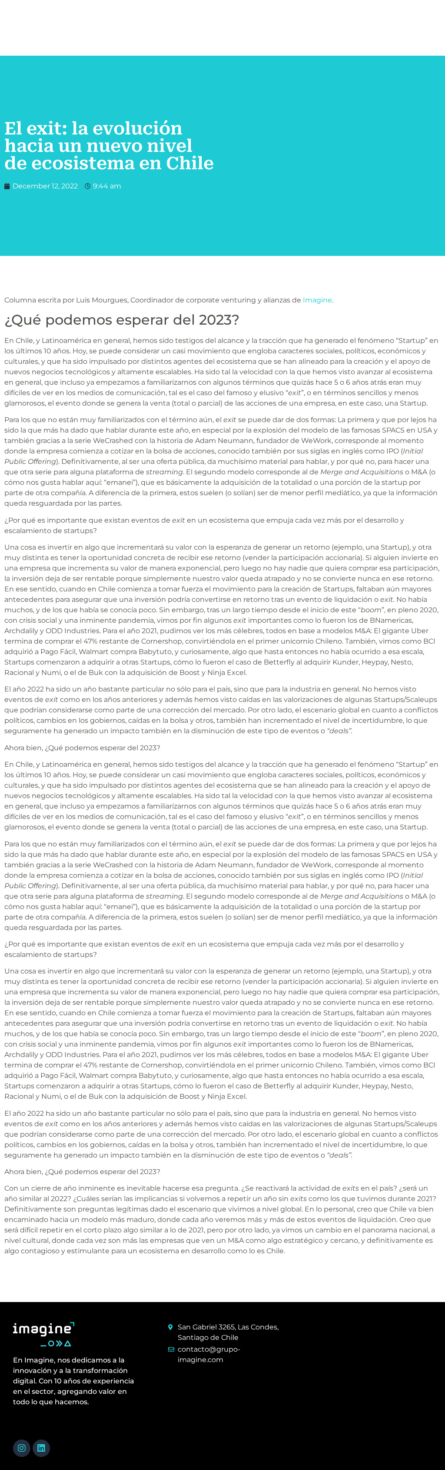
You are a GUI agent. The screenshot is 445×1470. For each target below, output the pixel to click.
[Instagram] (21, 1448)
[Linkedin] (41, 1448)
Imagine (317, 300)
